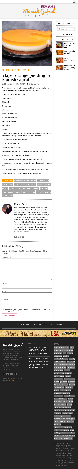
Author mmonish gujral (61, 347)
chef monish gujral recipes (25, 184)
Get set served (20, 70)
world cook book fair (65, 438)
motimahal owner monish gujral (64, 419)
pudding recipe (59, 433)
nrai (55, 430)
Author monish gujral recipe (25, 180)
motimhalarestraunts (61, 427)
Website (5, 299)
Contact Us (59, 324)
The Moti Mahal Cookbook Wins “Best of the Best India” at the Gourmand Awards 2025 (38, 366)
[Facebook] (15, 237)
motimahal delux (67, 413)
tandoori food (69, 433)
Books (50, 324)
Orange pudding (29, 192)
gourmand (63, 382)
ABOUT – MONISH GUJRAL (23, 324)
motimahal (44, 188)
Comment (6, 257)
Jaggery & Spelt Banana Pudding (39, 361)
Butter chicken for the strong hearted (69, 68)
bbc (64, 353)
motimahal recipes (60, 421)
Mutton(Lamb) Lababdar (69, 52)
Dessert (6, 70)
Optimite (11, 380)
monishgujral (66, 393)
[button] (74, 1)
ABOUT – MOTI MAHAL (39, 324)
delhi (62, 373)
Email (5, 291)
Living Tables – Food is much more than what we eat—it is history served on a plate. (37, 349)
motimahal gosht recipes (62, 416)
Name (5, 283)
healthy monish (59, 387)
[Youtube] (15, 374)
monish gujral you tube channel (64, 410)
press (72, 430)
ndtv (70, 427)
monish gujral (58, 396)
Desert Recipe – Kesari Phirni (69, 45)
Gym (66, 384)
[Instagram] (23, 237)
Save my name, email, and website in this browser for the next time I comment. (26, 310)
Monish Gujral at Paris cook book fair (23, 188)
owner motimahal (63, 430)
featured (68, 376)
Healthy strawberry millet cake (38, 358)
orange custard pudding (12, 192)
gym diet (72, 384)
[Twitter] (19, 237)
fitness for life (58, 379)
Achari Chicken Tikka (69, 59)
